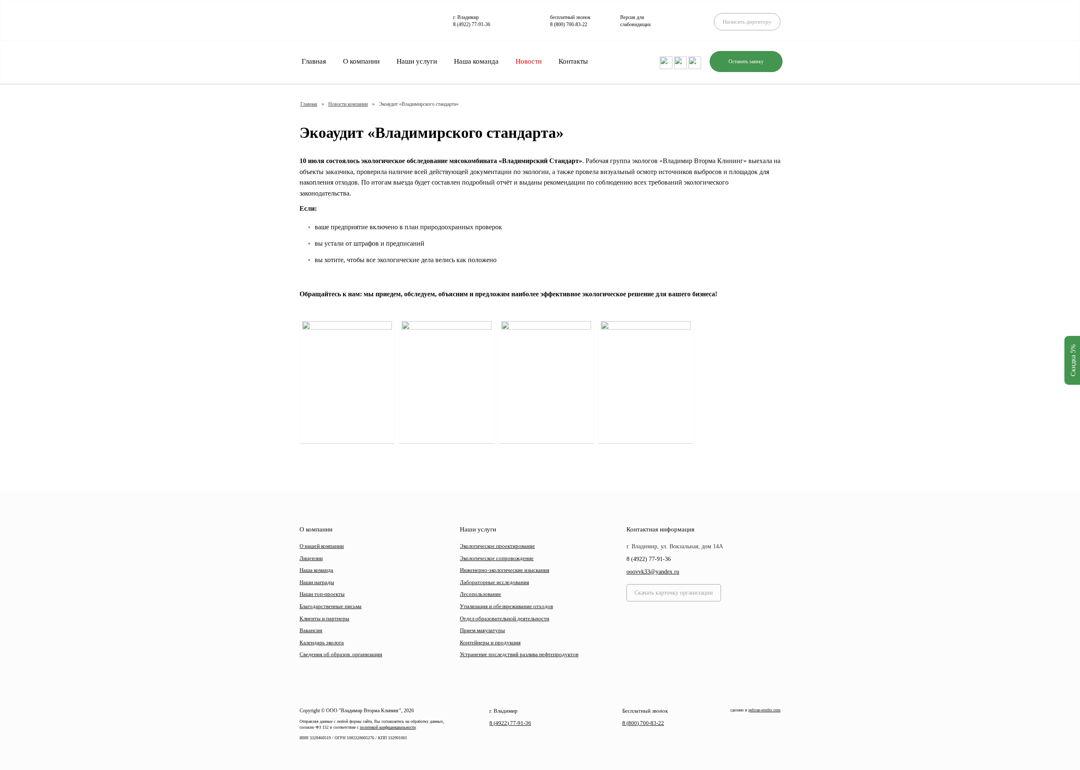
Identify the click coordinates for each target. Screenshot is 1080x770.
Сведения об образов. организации (341, 654)
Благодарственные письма (331, 606)
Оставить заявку (746, 61)
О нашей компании (322, 546)
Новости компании (348, 104)
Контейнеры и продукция (490, 642)
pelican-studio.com (764, 710)
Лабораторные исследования (494, 582)
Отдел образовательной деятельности (504, 618)
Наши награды (317, 582)
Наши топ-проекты (322, 594)
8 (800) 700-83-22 (568, 24)
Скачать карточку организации (673, 593)
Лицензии (311, 558)
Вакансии (311, 630)
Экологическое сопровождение (497, 558)
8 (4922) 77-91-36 (471, 24)
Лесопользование (480, 594)
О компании (361, 61)
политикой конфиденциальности (388, 727)
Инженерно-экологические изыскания (504, 570)
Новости (529, 61)
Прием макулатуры (482, 630)
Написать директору (747, 22)
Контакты (573, 61)
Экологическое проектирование (497, 546)
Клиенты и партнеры (324, 618)
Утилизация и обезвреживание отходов (506, 606)
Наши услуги (417, 61)
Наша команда (476, 61)
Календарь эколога (322, 642)
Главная (314, 61)
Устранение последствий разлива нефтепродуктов (519, 654)
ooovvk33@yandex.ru (652, 572)
